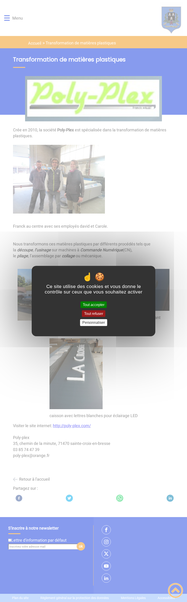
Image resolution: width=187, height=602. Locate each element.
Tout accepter (93, 305)
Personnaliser (93, 322)
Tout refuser (93, 314)
